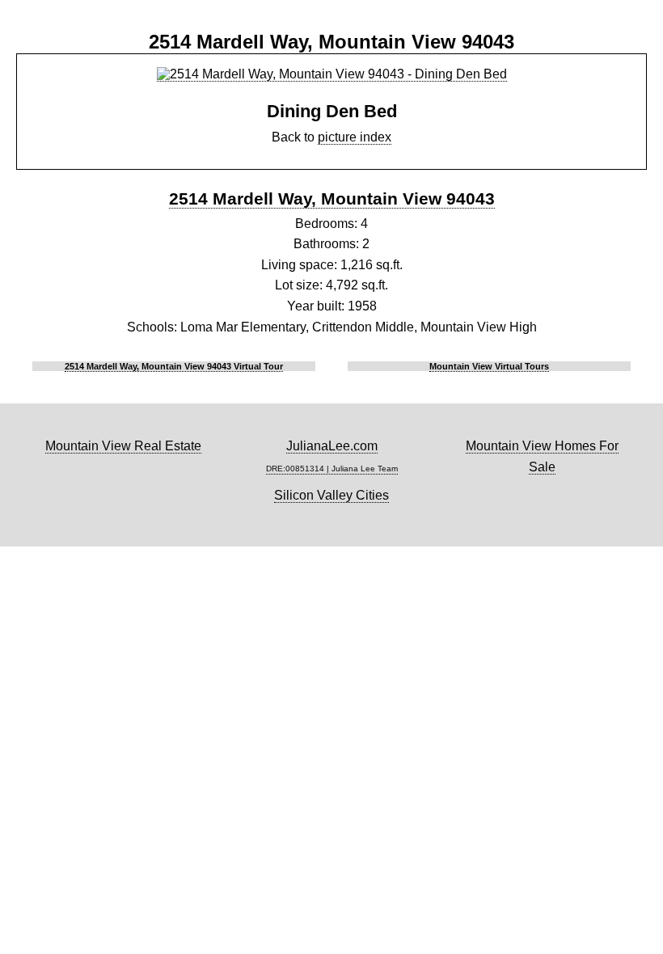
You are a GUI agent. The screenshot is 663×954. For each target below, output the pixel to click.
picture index (354, 137)
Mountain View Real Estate (123, 446)
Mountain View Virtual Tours (489, 366)
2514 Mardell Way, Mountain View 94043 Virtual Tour (174, 366)
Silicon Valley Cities (331, 495)
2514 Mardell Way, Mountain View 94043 (332, 198)
